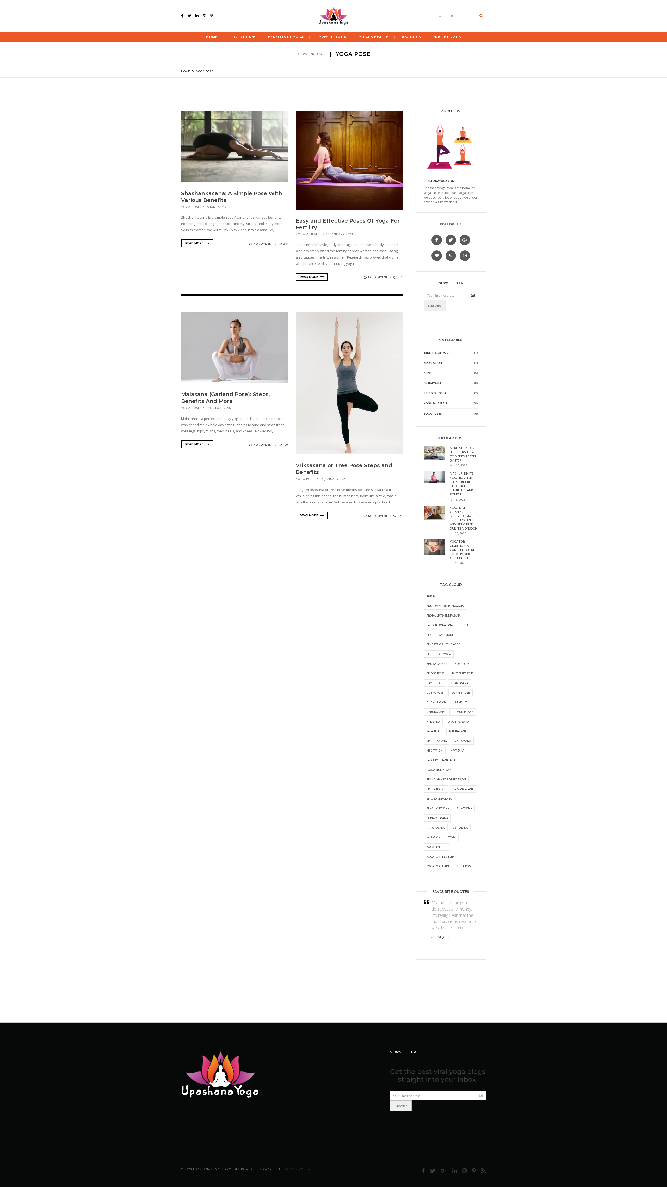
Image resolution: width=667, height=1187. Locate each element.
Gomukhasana (462, 712)
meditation (435, 750)
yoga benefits (436, 847)
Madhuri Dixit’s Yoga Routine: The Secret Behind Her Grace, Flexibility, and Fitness (464, 483)
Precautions (436, 789)
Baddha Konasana (440, 625)
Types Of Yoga (331, 37)
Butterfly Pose (462, 673)
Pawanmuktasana (439, 770)
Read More (194, 243)
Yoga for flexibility (440, 856)
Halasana (433, 721)
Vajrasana (434, 837)
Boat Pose (462, 664)
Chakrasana (459, 683)
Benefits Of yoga (439, 654)
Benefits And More (440, 635)
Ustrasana (460, 827)
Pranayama (432, 383)
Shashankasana (438, 808)
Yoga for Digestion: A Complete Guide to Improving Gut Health (462, 549)
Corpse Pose (460, 692)
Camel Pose (435, 683)
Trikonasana (436, 827)
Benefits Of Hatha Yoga (443, 644)
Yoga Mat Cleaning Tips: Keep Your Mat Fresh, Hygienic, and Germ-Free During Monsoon (463, 518)
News (428, 373)
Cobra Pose (435, 692)
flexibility (461, 702)
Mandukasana (437, 741)
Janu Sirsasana (458, 721)
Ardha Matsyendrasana (443, 615)
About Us (411, 37)
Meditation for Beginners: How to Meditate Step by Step (463, 454)
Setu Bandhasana (439, 799)
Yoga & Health (374, 37)
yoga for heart (438, 866)
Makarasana (457, 731)
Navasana (457, 750)
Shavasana (464, 808)
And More (434, 596)
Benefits (466, 625)
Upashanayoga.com (439, 181)
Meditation (433, 363)
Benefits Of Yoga (286, 37)
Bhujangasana (437, 664)
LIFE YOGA (241, 37)
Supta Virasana (437, 818)
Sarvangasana (463, 789)
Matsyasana (462, 741)
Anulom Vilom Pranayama (445, 606)
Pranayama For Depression (446, 779)
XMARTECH (271, 1169)
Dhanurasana (437, 702)
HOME (211, 37)
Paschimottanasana (441, 760)
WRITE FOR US (447, 37)
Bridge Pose (435, 673)
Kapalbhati (434, 731)
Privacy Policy (297, 1169)
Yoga (452, 837)
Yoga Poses (191, 207)
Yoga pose (464, 866)
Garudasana (435, 712)
